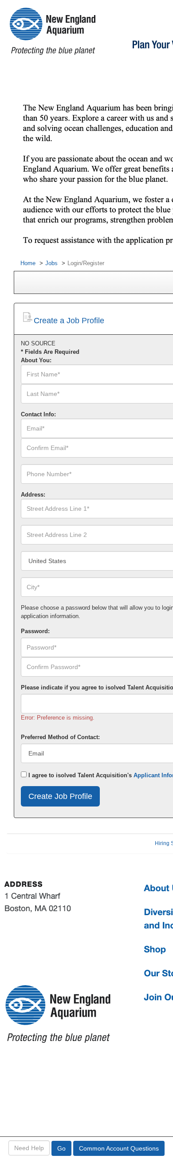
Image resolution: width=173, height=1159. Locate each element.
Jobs (51, 263)
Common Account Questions (119, 1148)
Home (27, 263)
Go (61, 1148)
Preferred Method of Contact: (60, 737)
